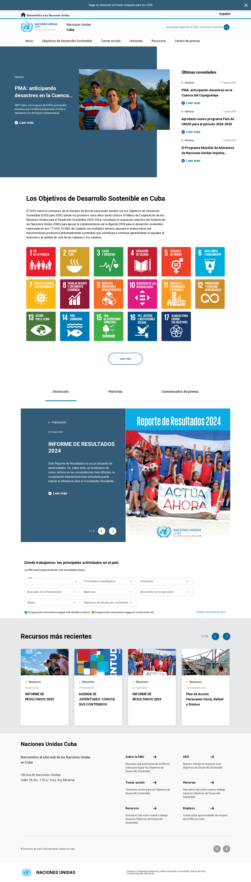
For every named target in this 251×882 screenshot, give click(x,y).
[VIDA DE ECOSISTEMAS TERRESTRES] (108, 326)
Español (224, 14)
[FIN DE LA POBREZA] (41, 261)
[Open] (130, 581)
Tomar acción (135, 782)
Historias (115, 391)
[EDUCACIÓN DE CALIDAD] (142, 261)
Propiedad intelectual (148, 871)
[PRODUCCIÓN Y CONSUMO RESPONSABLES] (210, 294)
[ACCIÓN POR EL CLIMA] (41, 326)
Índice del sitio (198, 871)
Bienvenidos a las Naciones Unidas (48, 15)
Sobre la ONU (135, 757)
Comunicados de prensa (180, 391)
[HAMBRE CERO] (74, 261)
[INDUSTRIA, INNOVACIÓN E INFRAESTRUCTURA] (108, 294)
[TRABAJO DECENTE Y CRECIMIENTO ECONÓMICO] (74, 294)
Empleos (189, 808)
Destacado (61, 391)
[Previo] (101, 531)
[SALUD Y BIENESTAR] (108, 261)
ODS (186, 757)
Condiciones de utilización (140, 873)
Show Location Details (211, 612)
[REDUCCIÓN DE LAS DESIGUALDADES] (142, 294)
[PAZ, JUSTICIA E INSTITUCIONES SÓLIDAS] (142, 326)
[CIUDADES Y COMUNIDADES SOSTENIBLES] (176, 294)
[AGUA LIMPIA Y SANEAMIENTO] (210, 261)
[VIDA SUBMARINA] (74, 326)
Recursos (132, 808)
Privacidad (183, 871)
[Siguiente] (112, 531)
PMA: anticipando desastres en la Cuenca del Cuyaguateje (42, 95)
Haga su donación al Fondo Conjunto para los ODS (121, 5)
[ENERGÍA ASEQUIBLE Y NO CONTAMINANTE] (41, 294)
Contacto (131, 871)
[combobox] (52, 581)
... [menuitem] (30, 581)
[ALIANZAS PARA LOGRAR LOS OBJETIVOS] (176, 326)
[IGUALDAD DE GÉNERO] (176, 261)
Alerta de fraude (168, 871)
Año (30, 578)
